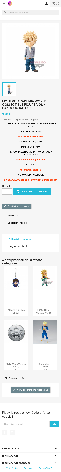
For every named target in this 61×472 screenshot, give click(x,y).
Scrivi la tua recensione (18, 206)
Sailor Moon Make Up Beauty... (16, 365)
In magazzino (13, 246)
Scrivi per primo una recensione (32, 389)
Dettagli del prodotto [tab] (20, 239)
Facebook (4, 432)
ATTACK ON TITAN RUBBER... (16, 311)
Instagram (12, 432)
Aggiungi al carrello (32, 191)
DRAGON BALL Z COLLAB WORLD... (44, 311)
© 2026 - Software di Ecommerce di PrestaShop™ (27, 468)
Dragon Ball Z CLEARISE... (44, 365)
